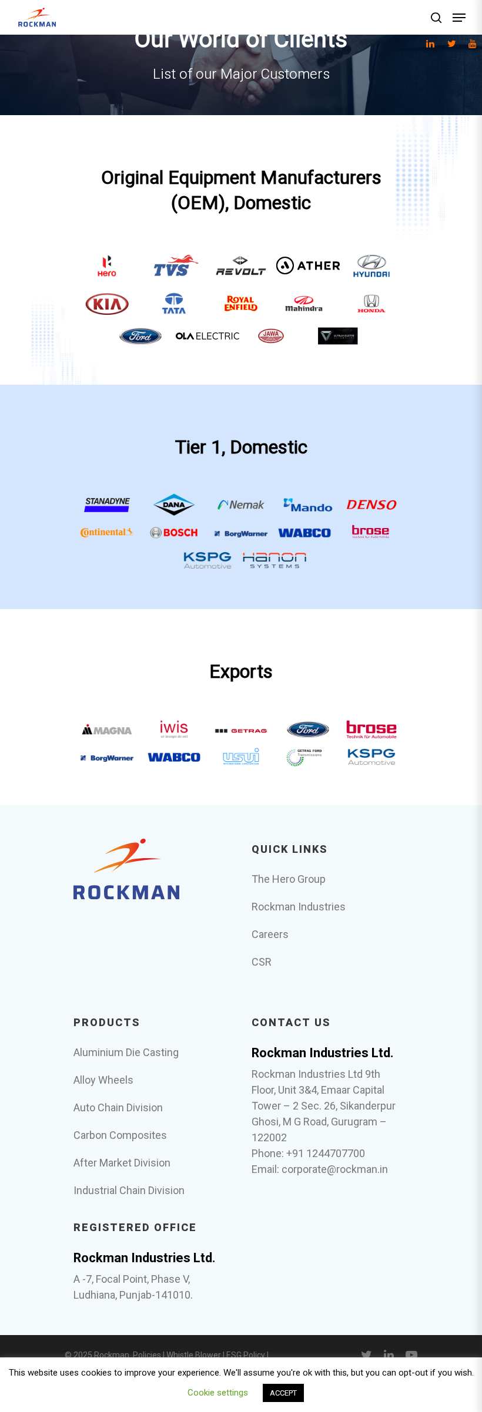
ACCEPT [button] (283, 1393)
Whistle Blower (193, 1355)
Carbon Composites (120, 1135)
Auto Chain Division (118, 1107)
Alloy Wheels (103, 1080)
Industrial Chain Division (129, 1190)
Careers (270, 934)
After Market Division (121, 1163)
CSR (262, 962)
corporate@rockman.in (335, 1169)
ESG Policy (245, 1355)
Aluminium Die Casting (126, 1052)
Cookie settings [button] (218, 1392)
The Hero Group (289, 879)
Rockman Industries (299, 906)
